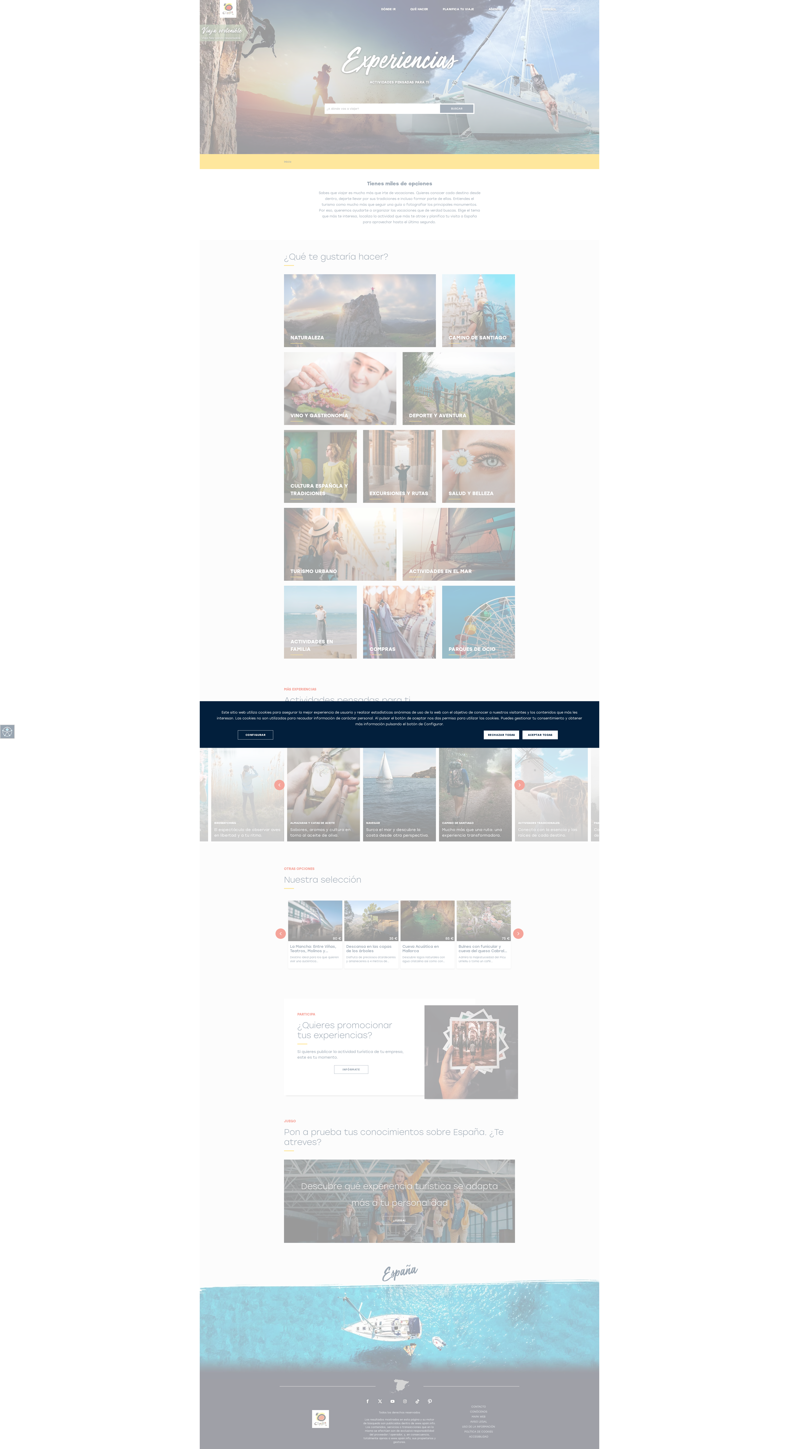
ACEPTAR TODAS (540, 734)
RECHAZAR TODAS (501, 734)
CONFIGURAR (256, 734)
